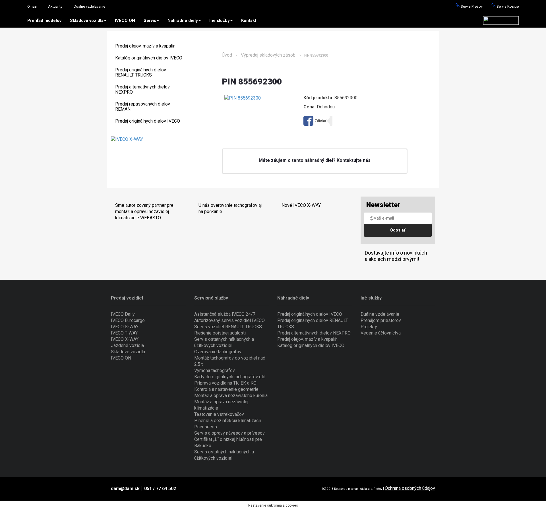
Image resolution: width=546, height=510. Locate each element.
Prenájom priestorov (381, 320)
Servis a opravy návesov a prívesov (229, 433)
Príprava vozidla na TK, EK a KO (225, 383)
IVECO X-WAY (124, 339)
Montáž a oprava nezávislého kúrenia (231, 395)
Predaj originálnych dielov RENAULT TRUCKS (140, 72)
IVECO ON (125, 20)
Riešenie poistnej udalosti (220, 333)
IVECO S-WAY (124, 326)
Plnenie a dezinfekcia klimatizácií (227, 420)
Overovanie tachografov (217, 351)
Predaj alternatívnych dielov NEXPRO (142, 89)
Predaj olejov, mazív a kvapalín (145, 46)
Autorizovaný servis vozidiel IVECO (229, 320)
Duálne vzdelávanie (89, 6)
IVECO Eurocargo (128, 320)
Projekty (369, 326)
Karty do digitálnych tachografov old (229, 376)
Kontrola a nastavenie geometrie (226, 389)
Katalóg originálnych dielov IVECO (148, 58)
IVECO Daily (123, 314)
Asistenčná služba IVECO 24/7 (224, 314)
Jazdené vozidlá (127, 345)
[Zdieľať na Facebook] (314, 121)
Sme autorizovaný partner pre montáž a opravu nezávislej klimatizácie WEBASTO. (144, 211)
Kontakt (248, 20)
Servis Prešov (471, 6)
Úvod (227, 55)
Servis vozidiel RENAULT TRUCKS (228, 326)
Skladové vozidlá (87, 20)
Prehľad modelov (44, 20)
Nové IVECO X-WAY (301, 205)
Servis (150, 20)
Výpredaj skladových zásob (268, 55)
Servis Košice (507, 6)
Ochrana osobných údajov (410, 488)
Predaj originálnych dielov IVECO (147, 121)
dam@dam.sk (125, 488)
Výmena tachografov (214, 370)
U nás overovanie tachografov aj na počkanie (230, 208)
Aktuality (55, 6)
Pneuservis (205, 427)
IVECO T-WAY (124, 333)
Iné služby (219, 20)
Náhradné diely (182, 20)
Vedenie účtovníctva (381, 333)
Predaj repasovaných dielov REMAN (142, 106)
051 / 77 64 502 (160, 488)
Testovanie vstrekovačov (219, 414)
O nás (32, 6)
